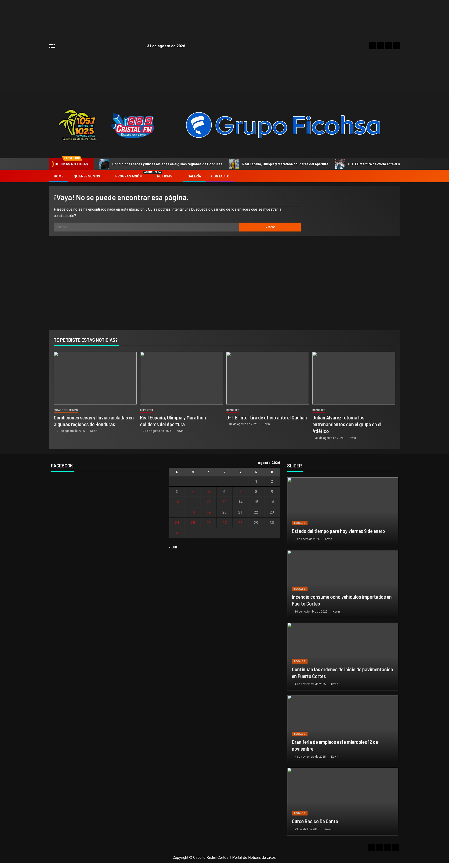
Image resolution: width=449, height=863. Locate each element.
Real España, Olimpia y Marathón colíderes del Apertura (285, 164)
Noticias (164, 176)
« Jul (173, 547)
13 (224, 502)
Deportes (146, 410)
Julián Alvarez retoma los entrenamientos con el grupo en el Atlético (346, 424)
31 (177, 533)
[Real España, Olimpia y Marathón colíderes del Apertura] (181, 378)
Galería (194, 176)
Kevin (93, 431)
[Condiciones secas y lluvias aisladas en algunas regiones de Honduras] (95, 378)
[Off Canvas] (52, 46)
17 (177, 512)
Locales (299, 523)
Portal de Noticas (246, 857)
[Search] (396, 176)
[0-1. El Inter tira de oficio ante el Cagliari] (267, 378)
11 (193, 502)
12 (208, 502)
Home (58, 176)
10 (177, 502)
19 (208, 512)
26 (208, 523)
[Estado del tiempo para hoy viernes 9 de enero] (342, 511)
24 (177, 523)
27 (224, 523)
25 (193, 523)
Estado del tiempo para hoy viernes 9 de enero (338, 531)
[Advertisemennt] (283, 124)
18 (193, 512)
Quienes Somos (87, 176)
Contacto (220, 176)
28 (240, 523)
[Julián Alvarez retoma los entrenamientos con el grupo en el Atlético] (353, 378)
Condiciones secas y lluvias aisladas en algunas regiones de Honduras (167, 164)
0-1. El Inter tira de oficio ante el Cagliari (379, 164)
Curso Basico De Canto (315, 821)
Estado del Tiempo (66, 410)
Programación (131, 176)
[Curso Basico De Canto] (342, 802)
